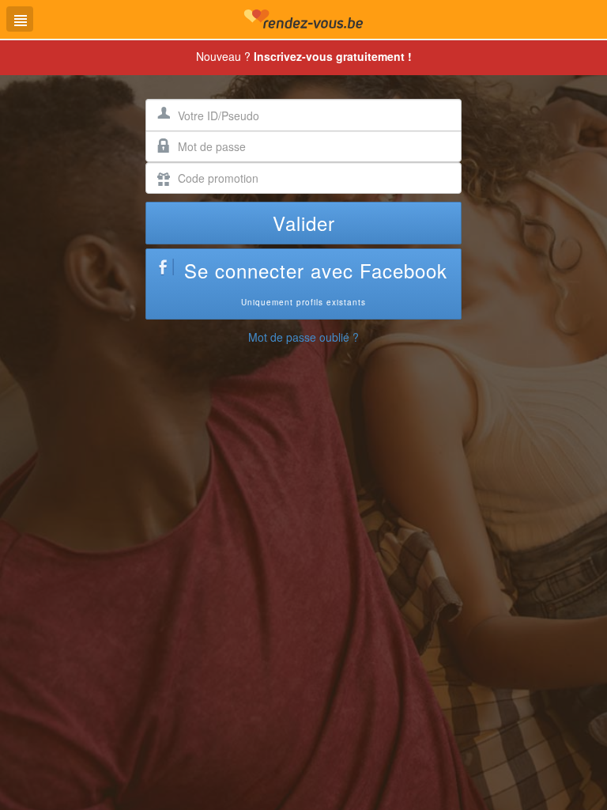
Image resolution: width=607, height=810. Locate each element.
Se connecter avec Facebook (315, 282)
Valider (304, 223)
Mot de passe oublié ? (303, 337)
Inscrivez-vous (333, 56)
